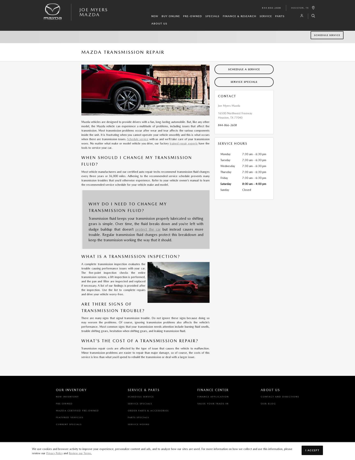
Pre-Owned (192, 16)
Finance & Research (239, 16)
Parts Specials (138, 417)
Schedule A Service (244, 69)
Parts (280, 16)
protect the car (148, 229)
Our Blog (268, 403)
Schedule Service (327, 35)
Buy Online (171, 16)
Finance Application (213, 396)
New (154, 16)
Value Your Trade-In (213, 403)
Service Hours (138, 424)
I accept (312, 450)
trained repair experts (184, 143)
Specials (212, 16)
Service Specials (244, 81)
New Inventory (67, 396)
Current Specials (69, 424)
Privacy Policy (54, 453)
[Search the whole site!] (312, 16)
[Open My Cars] (301, 15)
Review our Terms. (80, 453)
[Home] (52, 15)
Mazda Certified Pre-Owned (77, 410)
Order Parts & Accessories (148, 410)
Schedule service (137, 139)
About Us (159, 23)
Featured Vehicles (69, 417)
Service (266, 16)
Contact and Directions (280, 396)
